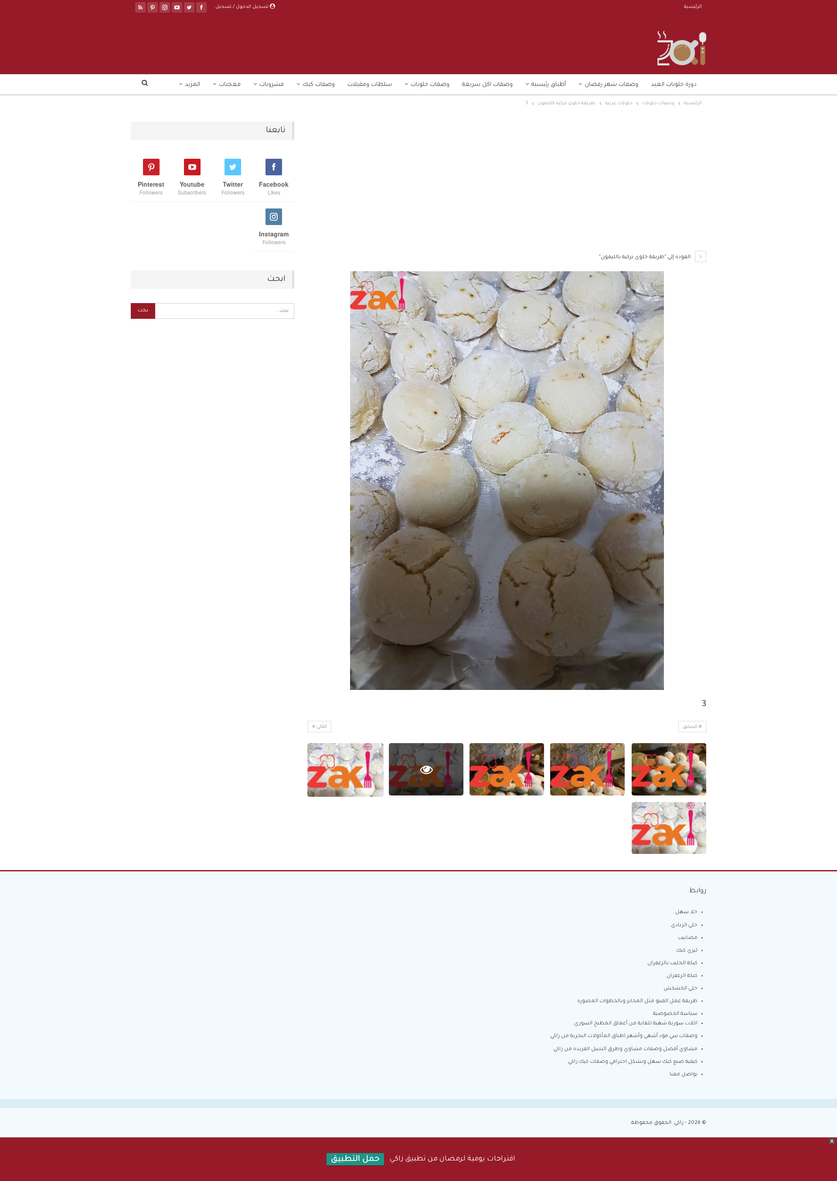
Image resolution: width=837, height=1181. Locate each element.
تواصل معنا (684, 1075)
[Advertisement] (506, 186)
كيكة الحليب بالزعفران (672, 963)
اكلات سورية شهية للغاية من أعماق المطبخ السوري (636, 1024)
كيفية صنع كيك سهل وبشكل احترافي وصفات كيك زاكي (633, 1062)
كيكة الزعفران (682, 976)
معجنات (230, 85)
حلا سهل (686, 912)
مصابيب (688, 938)
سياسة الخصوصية (675, 1014)
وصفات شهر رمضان (611, 85)
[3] (669, 769)
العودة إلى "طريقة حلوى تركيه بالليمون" (645, 257)
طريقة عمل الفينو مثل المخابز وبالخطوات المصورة (637, 1001)
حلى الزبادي (684, 925)
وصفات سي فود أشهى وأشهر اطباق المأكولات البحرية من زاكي (624, 1036)
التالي (321, 727)
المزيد (192, 85)
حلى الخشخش (680, 989)
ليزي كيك (687, 951)
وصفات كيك (319, 85)
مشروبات (271, 85)
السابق (691, 727)
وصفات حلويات (430, 85)
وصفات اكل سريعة (487, 85)
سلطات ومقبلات (369, 85)
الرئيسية (693, 7)
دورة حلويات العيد (674, 85)
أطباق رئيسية (548, 85)
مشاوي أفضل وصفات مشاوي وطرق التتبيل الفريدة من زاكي (625, 1049)
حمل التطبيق (355, 1159)
